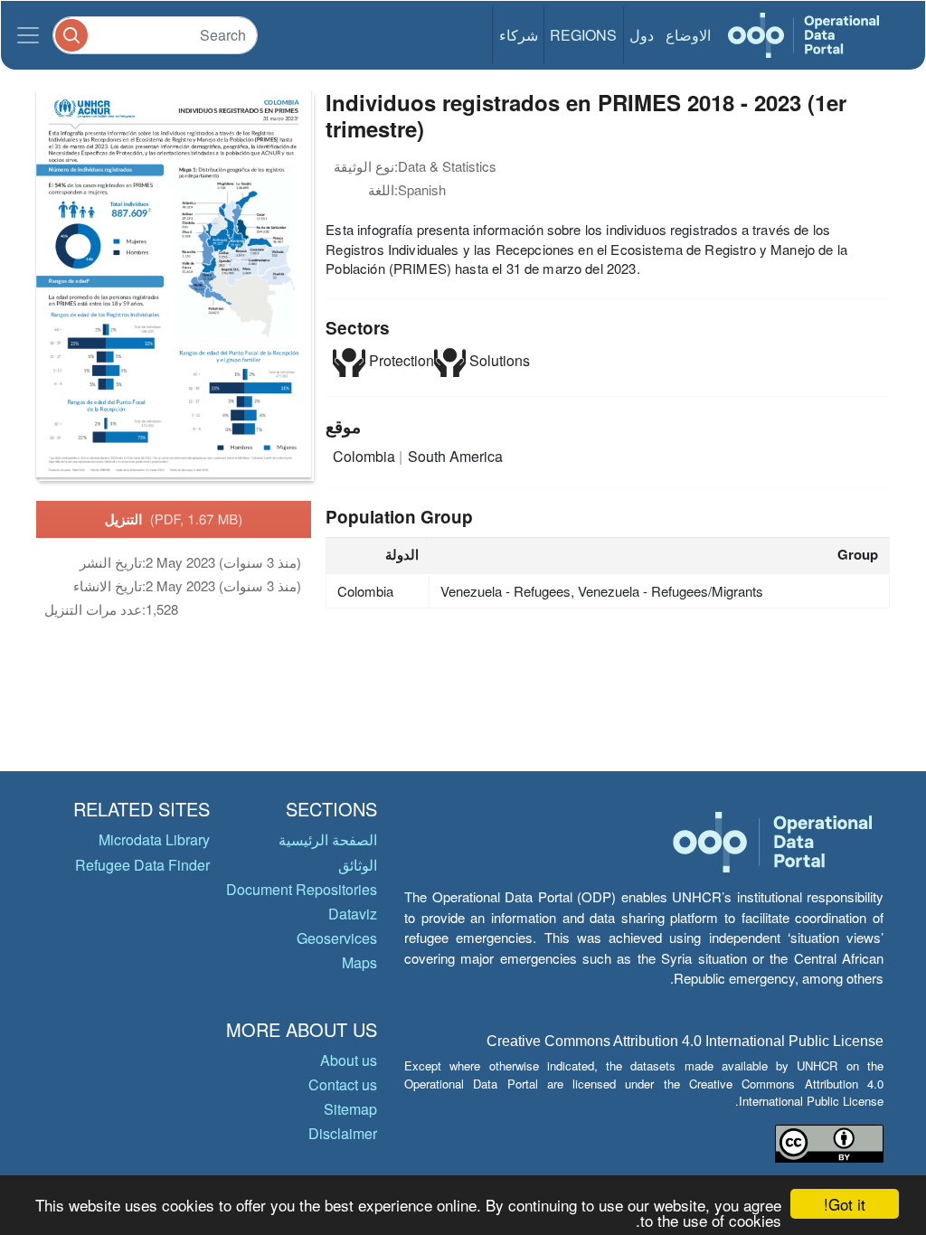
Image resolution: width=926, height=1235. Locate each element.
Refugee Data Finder (142, 864)
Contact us (342, 1084)
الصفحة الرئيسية (328, 839)
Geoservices (337, 938)
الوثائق (357, 864)
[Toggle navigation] (28, 35)
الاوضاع (688, 34)
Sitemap (350, 1108)
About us (348, 1060)
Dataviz (352, 913)
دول (641, 34)
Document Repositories (301, 889)
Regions (583, 34)
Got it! (844, 1204)
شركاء (518, 34)
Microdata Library (154, 839)
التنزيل (174, 519)
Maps (359, 962)
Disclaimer (342, 1133)
